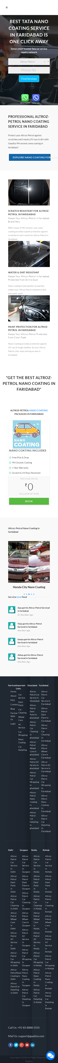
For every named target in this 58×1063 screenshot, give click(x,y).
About (13, 696)
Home (13, 691)
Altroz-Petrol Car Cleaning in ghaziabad (34, 730)
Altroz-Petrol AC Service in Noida (37, 941)
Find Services (29, 78)
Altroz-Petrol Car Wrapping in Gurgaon (26, 957)
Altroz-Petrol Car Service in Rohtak (48, 864)
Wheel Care (21, 718)
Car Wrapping (23, 733)
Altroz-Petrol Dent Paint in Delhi (14, 884)
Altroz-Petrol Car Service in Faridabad (46, 697)
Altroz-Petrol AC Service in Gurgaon (26, 937)
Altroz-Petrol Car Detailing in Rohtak (49, 1000)
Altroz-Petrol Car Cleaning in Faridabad (46, 733)
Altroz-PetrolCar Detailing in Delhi (15, 988)
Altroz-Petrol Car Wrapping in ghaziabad (34, 780)
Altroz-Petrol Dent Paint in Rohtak (48, 884)
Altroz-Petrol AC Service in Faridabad (46, 767)
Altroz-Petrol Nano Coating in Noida (37, 977)
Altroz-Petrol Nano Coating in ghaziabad (34, 800)
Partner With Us (14, 716)
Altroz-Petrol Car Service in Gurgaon (26, 864)
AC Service (21, 726)
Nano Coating (22, 741)
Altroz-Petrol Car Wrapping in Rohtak (49, 962)
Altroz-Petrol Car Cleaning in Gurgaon (26, 901)
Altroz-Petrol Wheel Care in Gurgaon (26, 919)
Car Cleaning (22, 711)
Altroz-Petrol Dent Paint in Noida (37, 884)
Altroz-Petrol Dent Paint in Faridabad (46, 714)
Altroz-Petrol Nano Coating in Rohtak (48, 981)
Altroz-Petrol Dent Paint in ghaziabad (34, 711)
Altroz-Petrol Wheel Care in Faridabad (46, 751)
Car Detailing (22, 748)
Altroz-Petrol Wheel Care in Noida (37, 921)
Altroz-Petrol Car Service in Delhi (14, 864)
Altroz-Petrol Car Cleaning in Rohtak (49, 904)
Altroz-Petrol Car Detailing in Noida (38, 995)
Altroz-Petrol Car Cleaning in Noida (38, 902)
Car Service (21, 696)
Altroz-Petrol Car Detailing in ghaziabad (34, 820)
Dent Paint (20, 703)
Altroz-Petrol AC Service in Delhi (14, 941)
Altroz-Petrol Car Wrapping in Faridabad (46, 783)
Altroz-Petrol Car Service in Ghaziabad (34, 696)
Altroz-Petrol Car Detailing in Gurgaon (26, 997)
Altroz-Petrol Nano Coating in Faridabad (46, 803)
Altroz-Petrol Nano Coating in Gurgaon (26, 977)
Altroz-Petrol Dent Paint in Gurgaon (26, 882)
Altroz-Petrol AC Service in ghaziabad (34, 763)
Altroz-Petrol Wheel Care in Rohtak (48, 924)
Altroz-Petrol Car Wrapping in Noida (38, 959)
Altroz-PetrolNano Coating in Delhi (16, 974)
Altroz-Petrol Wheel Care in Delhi (14, 921)
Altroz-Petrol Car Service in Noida (37, 864)
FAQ (13, 700)
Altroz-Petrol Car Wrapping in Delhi (15, 959)
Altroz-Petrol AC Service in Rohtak (48, 944)
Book (29, 501)
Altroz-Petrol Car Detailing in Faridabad (46, 823)
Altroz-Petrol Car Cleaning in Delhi (15, 902)
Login (13, 723)
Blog (13, 708)
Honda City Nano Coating (29, 587)
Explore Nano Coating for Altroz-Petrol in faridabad (32, 157)
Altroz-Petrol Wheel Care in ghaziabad (34, 748)
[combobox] (29, 61)
